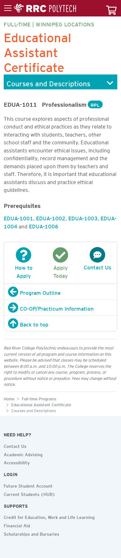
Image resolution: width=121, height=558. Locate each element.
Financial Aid (17, 524)
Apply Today (60, 271)
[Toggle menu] (40, 8)
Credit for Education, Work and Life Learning (49, 516)
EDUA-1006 (43, 225)
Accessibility (17, 461)
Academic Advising (23, 453)
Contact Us (15, 445)
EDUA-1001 (18, 217)
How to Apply (24, 271)
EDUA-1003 (83, 217)
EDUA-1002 (50, 217)
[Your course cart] (111, 8)
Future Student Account (28, 485)
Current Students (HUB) (29, 493)
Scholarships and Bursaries (31, 533)
